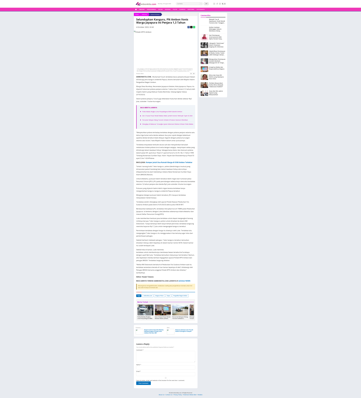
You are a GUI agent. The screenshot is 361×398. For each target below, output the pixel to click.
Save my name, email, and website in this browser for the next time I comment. (160, 380)
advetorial (191, 9)
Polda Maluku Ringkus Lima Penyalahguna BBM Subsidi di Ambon (162, 111)
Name (138, 365)
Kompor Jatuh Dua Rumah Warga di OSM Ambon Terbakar (169, 162)
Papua (168, 295)
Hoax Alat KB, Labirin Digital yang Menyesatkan (216, 93)
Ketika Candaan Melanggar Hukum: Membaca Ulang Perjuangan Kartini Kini (216, 29)
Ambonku (142, 9)
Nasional (168, 9)
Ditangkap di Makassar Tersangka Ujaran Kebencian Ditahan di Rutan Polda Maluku (167, 124)
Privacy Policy (178, 395)
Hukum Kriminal (151, 9)
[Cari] (201, 3)
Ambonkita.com (148, 295)
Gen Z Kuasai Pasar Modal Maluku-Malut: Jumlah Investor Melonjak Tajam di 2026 (167, 116)
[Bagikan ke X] (191, 27)
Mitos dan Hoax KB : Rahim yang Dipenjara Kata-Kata (216, 77)
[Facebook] (217, 4)
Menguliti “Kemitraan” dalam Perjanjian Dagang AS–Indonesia (216, 45)
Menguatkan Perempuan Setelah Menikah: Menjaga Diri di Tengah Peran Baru (217, 61)
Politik (175, 9)
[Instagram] (220, 4)
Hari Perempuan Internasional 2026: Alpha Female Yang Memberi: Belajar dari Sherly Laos (216, 38)
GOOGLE (181, 281)
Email (138, 371)
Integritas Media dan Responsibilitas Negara (216, 68)
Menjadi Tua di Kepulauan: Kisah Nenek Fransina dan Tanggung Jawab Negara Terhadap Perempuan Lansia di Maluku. (217, 23)
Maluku (160, 9)
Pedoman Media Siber (189, 395)
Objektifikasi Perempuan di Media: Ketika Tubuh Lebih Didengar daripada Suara (217, 53)
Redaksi (200, 395)
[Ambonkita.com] (136, 9)
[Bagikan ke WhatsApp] (194, 27)
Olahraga (182, 9)
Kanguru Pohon (159, 295)
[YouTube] (214, 4)
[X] (222, 4)
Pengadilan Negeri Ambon (180, 295)
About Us (161, 395)
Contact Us (169, 395)
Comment (139, 350)
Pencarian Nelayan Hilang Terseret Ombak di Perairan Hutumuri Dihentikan (165, 120)
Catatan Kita (201, 9)
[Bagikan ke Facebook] (188, 27)
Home (137, 14)
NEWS (187, 281)
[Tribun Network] (225, 4)
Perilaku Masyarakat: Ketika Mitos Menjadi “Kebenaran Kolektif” (216, 85)
